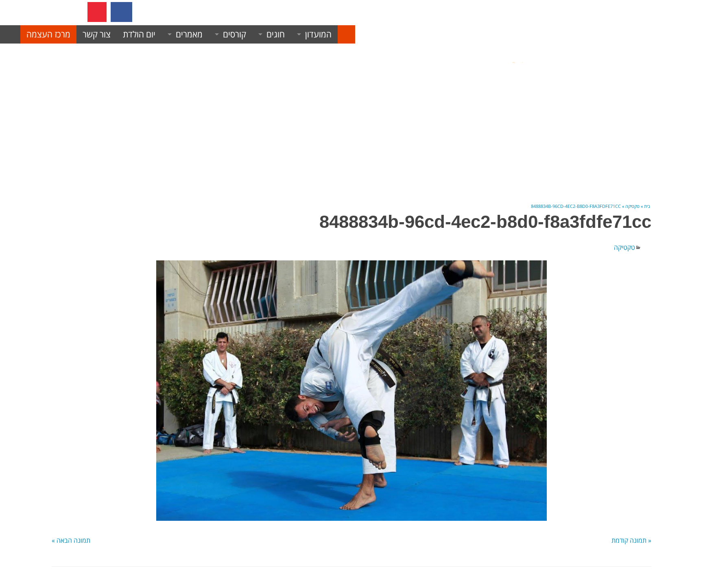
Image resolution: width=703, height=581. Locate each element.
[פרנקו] (346, 34)
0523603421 (181, 12)
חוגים (275, 34)
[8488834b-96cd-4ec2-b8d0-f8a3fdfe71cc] (351, 390)
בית (647, 206)
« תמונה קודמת (631, 540)
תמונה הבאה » (71, 540)
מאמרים (189, 34)
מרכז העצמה (48, 34)
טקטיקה (632, 206)
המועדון (318, 34)
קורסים (234, 34)
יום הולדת (139, 34)
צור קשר (97, 34)
